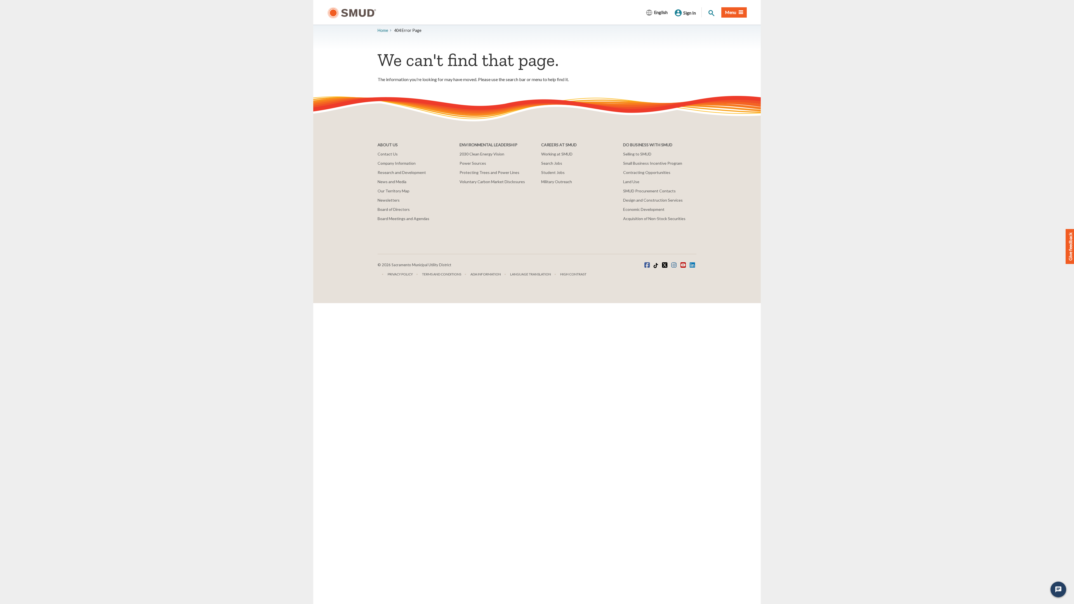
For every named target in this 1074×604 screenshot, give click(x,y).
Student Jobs (553, 172)
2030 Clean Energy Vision (482, 154)
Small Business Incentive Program (652, 163)
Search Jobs (551, 163)
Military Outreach (556, 181)
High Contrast (573, 274)
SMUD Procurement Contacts (649, 190)
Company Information (397, 163)
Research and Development (402, 172)
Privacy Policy (400, 274)
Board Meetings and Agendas (403, 218)
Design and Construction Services (653, 200)
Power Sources (473, 163)
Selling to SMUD (637, 154)
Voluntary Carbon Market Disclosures (492, 181)
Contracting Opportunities (646, 172)
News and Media (392, 181)
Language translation (530, 274)
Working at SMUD (557, 154)
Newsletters (389, 200)
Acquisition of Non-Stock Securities (654, 218)
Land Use (631, 181)
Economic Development (644, 209)
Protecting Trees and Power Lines (489, 172)
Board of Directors (394, 209)
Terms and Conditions (441, 274)
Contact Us (388, 154)
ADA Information (485, 274)
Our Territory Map (393, 190)
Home (383, 30)
